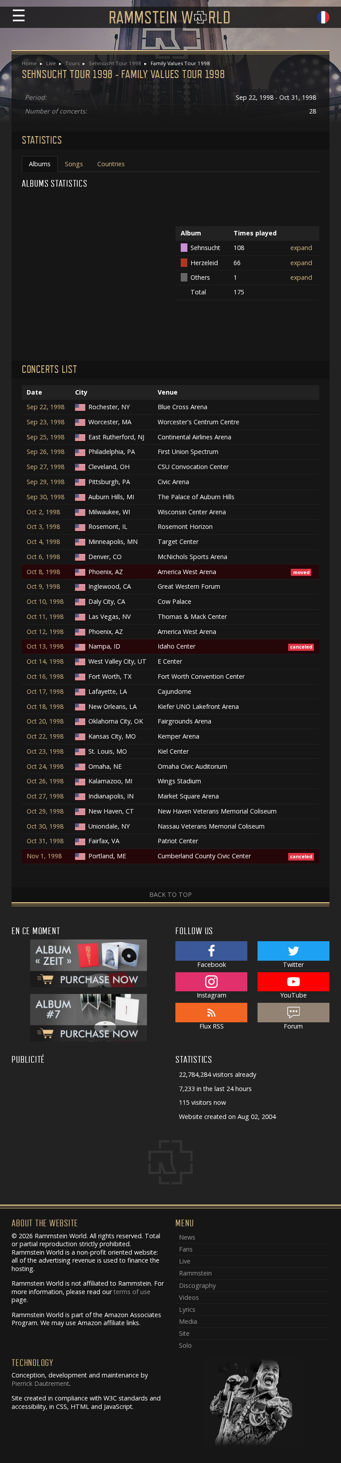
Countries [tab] (111, 164)
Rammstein (195, 1273)
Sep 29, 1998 (45, 482)
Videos (189, 1297)
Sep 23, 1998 (45, 422)
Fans (186, 1249)
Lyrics (187, 1309)
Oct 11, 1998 (45, 617)
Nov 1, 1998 (44, 856)
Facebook (211, 964)
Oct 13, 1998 (45, 646)
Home (29, 63)
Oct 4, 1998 (43, 542)
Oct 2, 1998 (43, 512)
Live (51, 63)
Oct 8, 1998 (43, 572)
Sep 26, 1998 (45, 452)
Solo (185, 1345)
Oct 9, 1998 (43, 587)
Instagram (211, 995)
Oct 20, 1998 (45, 721)
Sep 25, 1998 (45, 437)
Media (188, 1321)
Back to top (170, 894)
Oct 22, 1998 (45, 736)
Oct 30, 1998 (45, 826)
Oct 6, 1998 (43, 557)
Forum (293, 1026)
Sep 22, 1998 (45, 407)
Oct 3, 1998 (43, 527)
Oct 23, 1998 (45, 751)
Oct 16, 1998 (45, 677)
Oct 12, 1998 (45, 632)
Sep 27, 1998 (45, 467)
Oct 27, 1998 (45, 796)
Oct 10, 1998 (45, 602)
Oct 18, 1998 (45, 707)
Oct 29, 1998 (45, 811)
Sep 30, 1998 (45, 497)
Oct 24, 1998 (45, 767)
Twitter (293, 964)
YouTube (293, 995)
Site (184, 1333)
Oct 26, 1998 (45, 781)
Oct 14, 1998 (45, 661)
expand (301, 247)
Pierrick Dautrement (40, 1383)
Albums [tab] (40, 164)
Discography (197, 1285)
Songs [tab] (74, 164)
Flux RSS (211, 1026)
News (187, 1237)
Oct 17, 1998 (45, 692)
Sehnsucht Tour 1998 (115, 63)
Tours (72, 63)
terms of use (132, 1291)
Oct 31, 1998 (45, 841)
